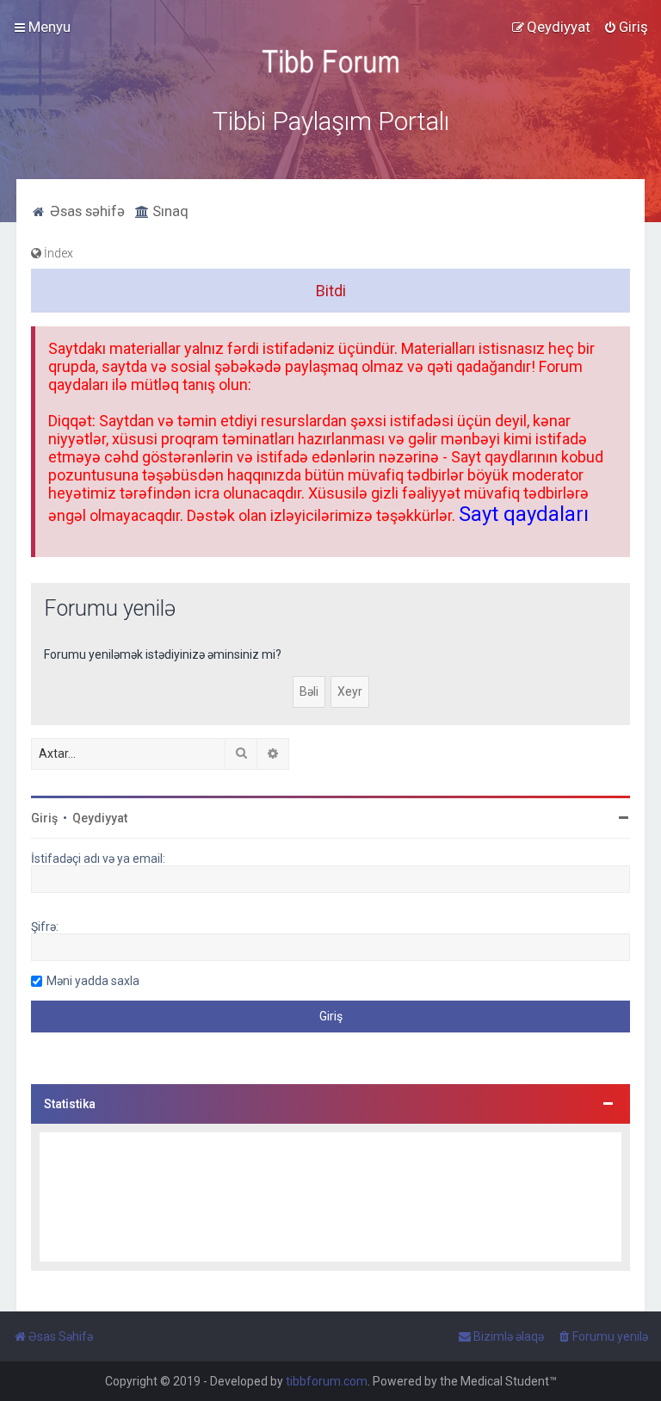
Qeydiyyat (99, 818)
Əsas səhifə (85, 211)
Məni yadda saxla (92, 981)
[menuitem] (625, 27)
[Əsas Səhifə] (330, 61)
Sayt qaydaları (524, 514)
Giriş (44, 818)
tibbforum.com (327, 1381)
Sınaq (168, 211)
